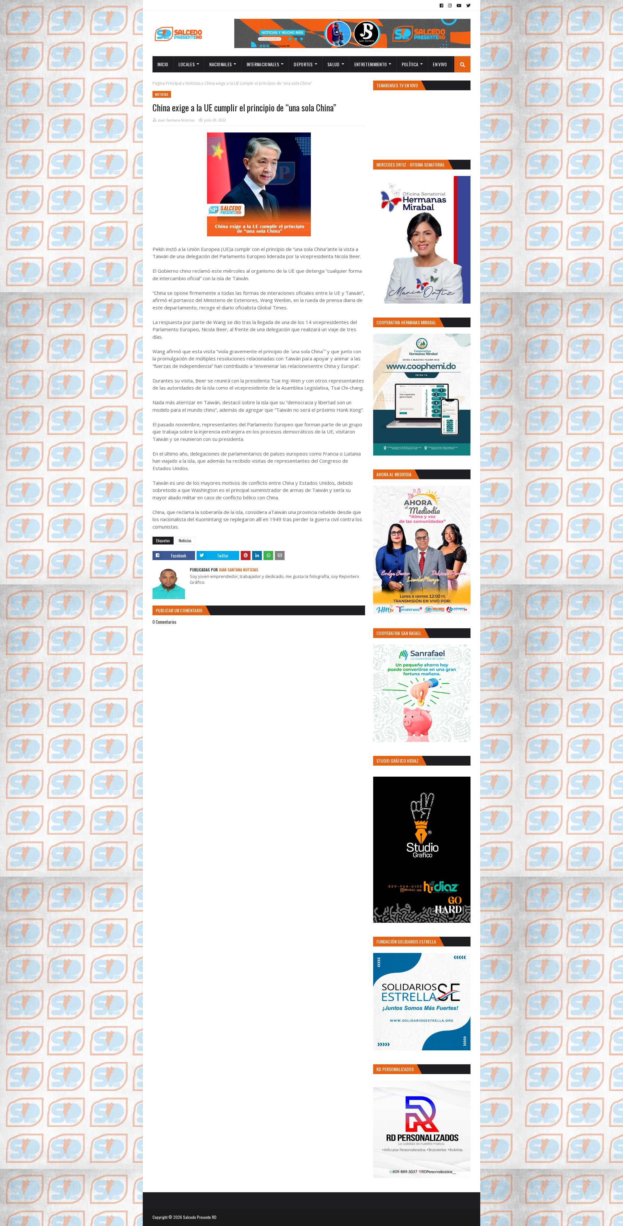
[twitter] (467, 5)
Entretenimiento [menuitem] (370, 64)
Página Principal (167, 83)
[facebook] (441, 5)
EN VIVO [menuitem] (440, 64)
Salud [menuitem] (333, 64)
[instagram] (449, 5)
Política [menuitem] (410, 64)
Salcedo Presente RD (199, 1217)
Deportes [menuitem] (303, 64)
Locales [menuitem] (186, 64)
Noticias (193, 83)
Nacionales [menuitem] (220, 64)
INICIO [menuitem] (162, 64)
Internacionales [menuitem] (263, 64)
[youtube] (459, 5)
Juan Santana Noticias (176, 120)
